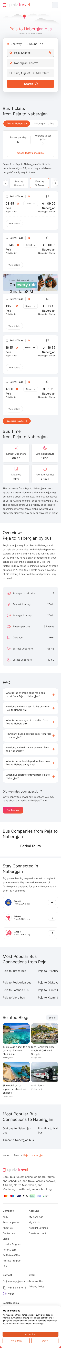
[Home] (16, 5)
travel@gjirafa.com (18, 1281)
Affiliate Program (12, 1260)
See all (52, 1017)
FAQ (5, 1266)
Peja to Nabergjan (17, 123)
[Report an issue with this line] (47, 196)
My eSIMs (34, 1222)
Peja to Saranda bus (15, 990)
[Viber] (5, 1294)
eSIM (5, 1216)
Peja (16, 1155)
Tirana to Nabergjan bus (18, 1140)
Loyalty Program (12, 1244)
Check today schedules (30, 152)
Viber (11, 1293)
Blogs (6, 1238)
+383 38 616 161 (17, 1287)
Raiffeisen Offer (11, 1255)
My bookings (36, 1216)
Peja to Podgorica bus (17, 982)
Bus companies (11, 1222)
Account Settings (38, 1227)
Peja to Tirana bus (14, 971)
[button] (30, 694)
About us (8, 1227)
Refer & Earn (9, 1249)
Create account (37, 1233)
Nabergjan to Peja (44, 123)
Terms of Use (36, 1281)
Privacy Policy (36, 1286)
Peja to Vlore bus (14, 997)
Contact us (13, 810)
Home (6, 1155)
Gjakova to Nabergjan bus (17, 1130)
